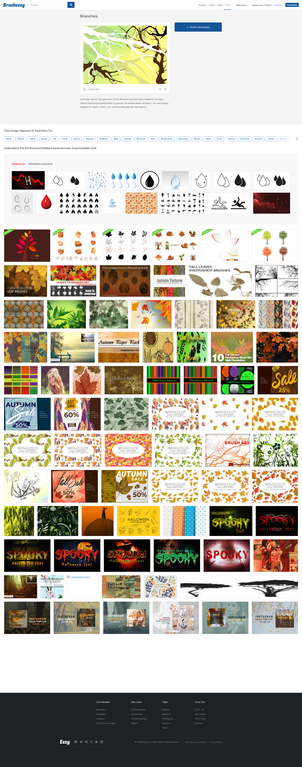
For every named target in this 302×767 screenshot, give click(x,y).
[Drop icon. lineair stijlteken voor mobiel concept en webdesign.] (231, 181)
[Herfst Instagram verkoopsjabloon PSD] (27, 618)
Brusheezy (101, 709)
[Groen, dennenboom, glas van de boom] (19, 521)
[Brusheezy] (14, 5)
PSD (227, 5)
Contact (199, 723)
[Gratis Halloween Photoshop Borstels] (138, 521)
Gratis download (200, 27)
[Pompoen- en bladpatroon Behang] (194, 314)
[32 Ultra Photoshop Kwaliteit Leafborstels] (66, 314)
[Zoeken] (71, 5)
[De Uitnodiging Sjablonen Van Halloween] (237, 380)
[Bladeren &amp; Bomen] (123, 380)
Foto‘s (211, 5)
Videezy (100, 718)
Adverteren (137, 714)
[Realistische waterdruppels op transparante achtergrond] (22, 204)
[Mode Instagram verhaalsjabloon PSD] (176, 618)
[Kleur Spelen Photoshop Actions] (55, 380)
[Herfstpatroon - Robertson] (24, 314)
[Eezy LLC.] (65, 742)
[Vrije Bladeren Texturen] (277, 347)
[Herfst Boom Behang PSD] (225, 245)
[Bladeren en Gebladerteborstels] (57, 521)
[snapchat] (96, 741)
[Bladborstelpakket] (192, 347)
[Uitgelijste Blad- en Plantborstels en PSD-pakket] (76, 245)
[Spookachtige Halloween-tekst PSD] (230, 521)
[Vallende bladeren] (108, 314)
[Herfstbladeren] (125, 281)
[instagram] (91, 741)
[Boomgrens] (276, 281)
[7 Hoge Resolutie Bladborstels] (25, 281)
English (166, 709)
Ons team (200, 714)
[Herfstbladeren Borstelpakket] (87, 380)
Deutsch (166, 723)
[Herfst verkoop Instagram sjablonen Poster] (27, 414)
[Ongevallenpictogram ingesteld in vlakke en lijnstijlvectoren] (229, 204)
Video (219, 5)
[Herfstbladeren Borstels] (220, 281)
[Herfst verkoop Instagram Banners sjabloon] (124, 486)
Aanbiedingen (138, 709)
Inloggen (278, 5)
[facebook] (76, 741)
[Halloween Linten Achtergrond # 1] (163, 380)
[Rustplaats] (275, 555)
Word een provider (105, 723)
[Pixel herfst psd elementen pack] (176, 245)
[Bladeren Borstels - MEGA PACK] (235, 314)
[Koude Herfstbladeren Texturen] (169, 281)
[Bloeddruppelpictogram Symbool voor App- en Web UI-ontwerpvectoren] (66, 181)
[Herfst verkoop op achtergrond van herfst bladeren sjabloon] (277, 380)
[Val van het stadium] (121, 586)
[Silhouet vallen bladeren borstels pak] (126, 245)
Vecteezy (101, 714)
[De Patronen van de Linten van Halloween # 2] (200, 380)
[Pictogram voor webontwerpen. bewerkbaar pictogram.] (272, 181)
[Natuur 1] (278, 314)
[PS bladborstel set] (73, 281)
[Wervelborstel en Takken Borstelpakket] (26, 486)
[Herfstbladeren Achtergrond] (151, 314)
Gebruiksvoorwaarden (196, 742)
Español (166, 714)
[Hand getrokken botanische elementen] (160, 586)
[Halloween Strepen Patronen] (21, 380)
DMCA (134, 723)
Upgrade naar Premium (261, 5)
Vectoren (202, 5)
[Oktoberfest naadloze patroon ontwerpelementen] (184, 521)
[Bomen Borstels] (239, 586)
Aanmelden (292, 5)
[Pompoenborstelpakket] (97, 521)
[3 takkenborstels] (83, 586)
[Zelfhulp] (25, 347)
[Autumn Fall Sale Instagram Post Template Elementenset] (74, 486)
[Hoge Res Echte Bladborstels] (232, 347)
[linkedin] (101, 741)
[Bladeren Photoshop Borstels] (126, 414)
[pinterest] (86, 741)
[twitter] (81, 741)
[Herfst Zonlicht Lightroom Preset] (20, 586)
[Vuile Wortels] (227, 450)
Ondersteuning (139, 718)
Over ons (199, 709)
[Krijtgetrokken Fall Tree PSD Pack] (275, 245)
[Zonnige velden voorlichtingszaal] (72, 347)
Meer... (165, 727)
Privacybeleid (215, 742)
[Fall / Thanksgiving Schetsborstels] (158, 347)
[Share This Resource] (166, 89)
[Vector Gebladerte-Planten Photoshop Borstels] (275, 450)
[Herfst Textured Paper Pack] (118, 347)
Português (167, 718)
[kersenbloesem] (52, 586)
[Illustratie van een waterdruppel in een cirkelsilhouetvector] (149, 181)
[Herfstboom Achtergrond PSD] (27, 245)
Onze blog (200, 718)
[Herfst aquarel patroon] (175, 414)
